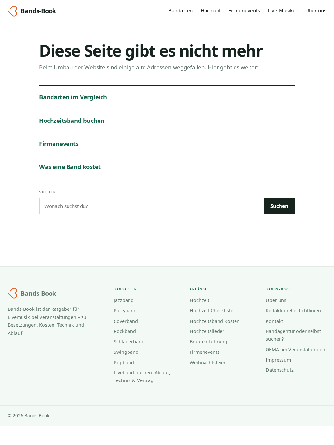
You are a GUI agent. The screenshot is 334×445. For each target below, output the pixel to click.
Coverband (126, 321)
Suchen (47, 192)
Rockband (125, 331)
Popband (124, 362)
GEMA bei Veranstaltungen (295, 349)
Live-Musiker (282, 10)
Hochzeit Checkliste (211, 311)
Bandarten (180, 10)
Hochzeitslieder (207, 331)
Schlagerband (129, 341)
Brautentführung (208, 341)
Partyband (125, 311)
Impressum (278, 360)
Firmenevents (244, 10)
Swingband (126, 352)
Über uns (315, 10)
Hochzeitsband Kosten (215, 321)
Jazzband (124, 300)
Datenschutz (280, 370)
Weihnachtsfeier (208, 362)
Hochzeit (210, 10)
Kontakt (274, 321)
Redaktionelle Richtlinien (293, 311)
